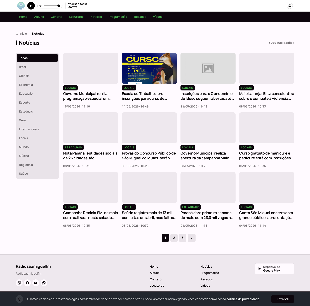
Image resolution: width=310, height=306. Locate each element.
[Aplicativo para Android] (290, 6)
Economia (26, 85)
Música (24, 156)
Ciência (24, 76)
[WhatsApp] (44, 282)
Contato (56, 17)
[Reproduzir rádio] (31, 6)
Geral (22, 120)
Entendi (283, 299)
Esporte (24, 102)
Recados (140, 17)
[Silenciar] (40, 5)
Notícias (96, 17)
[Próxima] (192, 238)
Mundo (24, 147)
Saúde (23, 173)
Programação (118, 17)
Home (23, 17)
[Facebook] (27, 282)
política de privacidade (242, 299)
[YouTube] (35, 282)
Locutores (76, 17)
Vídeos (158, 17)
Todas (23, 58)
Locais (23, 138)
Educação (26, 93)
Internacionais (29, 129)
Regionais (26, 165)
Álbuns (39, 17)
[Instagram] (19, 282)
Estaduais (26, 111)
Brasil (23, 67)
